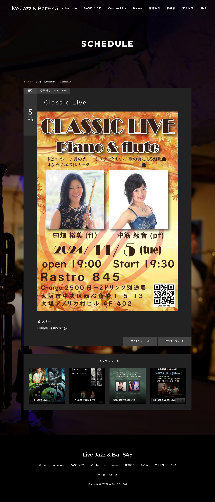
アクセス (188, 8)
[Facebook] (99, 474)
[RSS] (116, 474)
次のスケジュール (174, 341)
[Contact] (110, 474)
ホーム (50, 8)
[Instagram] (104, 474)
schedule (69, 8)
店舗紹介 (154, 8)
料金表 (171, 8)
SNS (203, 8)
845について (92, 8)
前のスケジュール (140, 341)
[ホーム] (25, 81)
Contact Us (117, 8)
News (137, 8)
